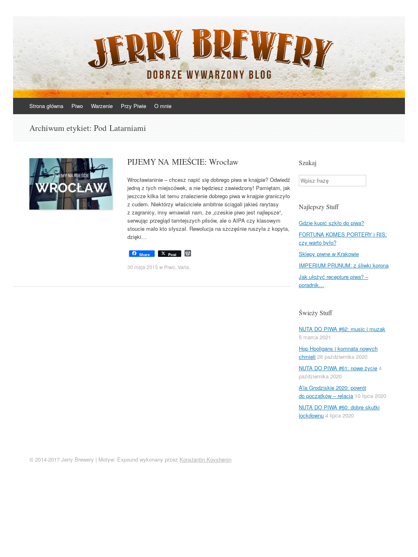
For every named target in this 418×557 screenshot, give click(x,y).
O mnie (162, 106)
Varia (183, 266)
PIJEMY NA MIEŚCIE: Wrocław (182, 161)
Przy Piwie (133, 106)
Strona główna (46, 106)
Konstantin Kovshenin (205, 459)
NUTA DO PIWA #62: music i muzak (342, 329)
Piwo (77, 106)
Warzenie (102, 106)
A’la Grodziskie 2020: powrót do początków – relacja (332, 392)
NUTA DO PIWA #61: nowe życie (338, 368)
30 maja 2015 (142, 266)
